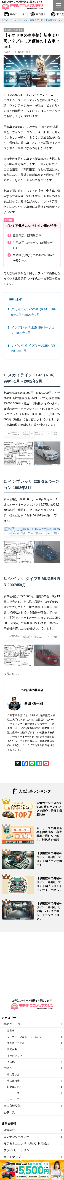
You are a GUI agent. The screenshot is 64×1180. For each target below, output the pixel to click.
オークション (14, 1055)
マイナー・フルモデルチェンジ (24, 1036)
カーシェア (13, 1099)
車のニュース (17, 14)
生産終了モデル (16, 1043)
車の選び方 (13, 1074)
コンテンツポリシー (16, 1136)
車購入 (8, 1067)
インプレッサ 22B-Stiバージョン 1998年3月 (33, 330)
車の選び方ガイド (13, 29)
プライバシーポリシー (18, 1150)
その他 (11, 1061)
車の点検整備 (12, 1105)
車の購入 (41, 14)
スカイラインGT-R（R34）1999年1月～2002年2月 (33, 312)
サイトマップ (12, 1157)
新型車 (11, 1030)
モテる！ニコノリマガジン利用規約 (26, 1143)
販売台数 (12, 1049)
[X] (17, 764)
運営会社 (9, 1129)
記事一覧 (9, 1112)
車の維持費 (13, 1080)
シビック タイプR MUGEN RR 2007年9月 (33, 348)
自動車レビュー (16, 1086)
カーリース (13, 1093)
